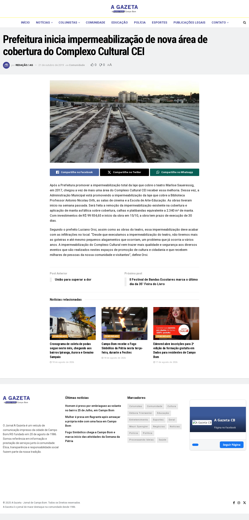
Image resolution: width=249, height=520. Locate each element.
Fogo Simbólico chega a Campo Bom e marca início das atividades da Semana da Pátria (92, 437)
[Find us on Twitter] (244, 503)
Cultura (171, 406)
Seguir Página (231, 444)
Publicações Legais (189, 22)
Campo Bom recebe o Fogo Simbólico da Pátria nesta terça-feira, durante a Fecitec (122, 348)
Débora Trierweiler (140, 413)
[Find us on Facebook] (234, 503)
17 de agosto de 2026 (166, 362)
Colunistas (68, 22)
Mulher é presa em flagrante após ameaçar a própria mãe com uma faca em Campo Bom (92, 421)
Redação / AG (24, 65)
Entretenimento (138, 419)
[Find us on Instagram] (239, 503)
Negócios (159, 426)
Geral (172, 419)
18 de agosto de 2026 (63, 362)
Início (25, 22)
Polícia (140, 22)
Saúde (162, 440)
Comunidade (95, 22)
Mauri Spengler (138, 426)
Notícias (43, 22)
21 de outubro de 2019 (51, 65)
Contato (219, 22)
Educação (119, 22)
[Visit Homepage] (124, 9)
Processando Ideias (141, 440)
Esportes (159, 22)
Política (147, 433)
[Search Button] (244, 22)
